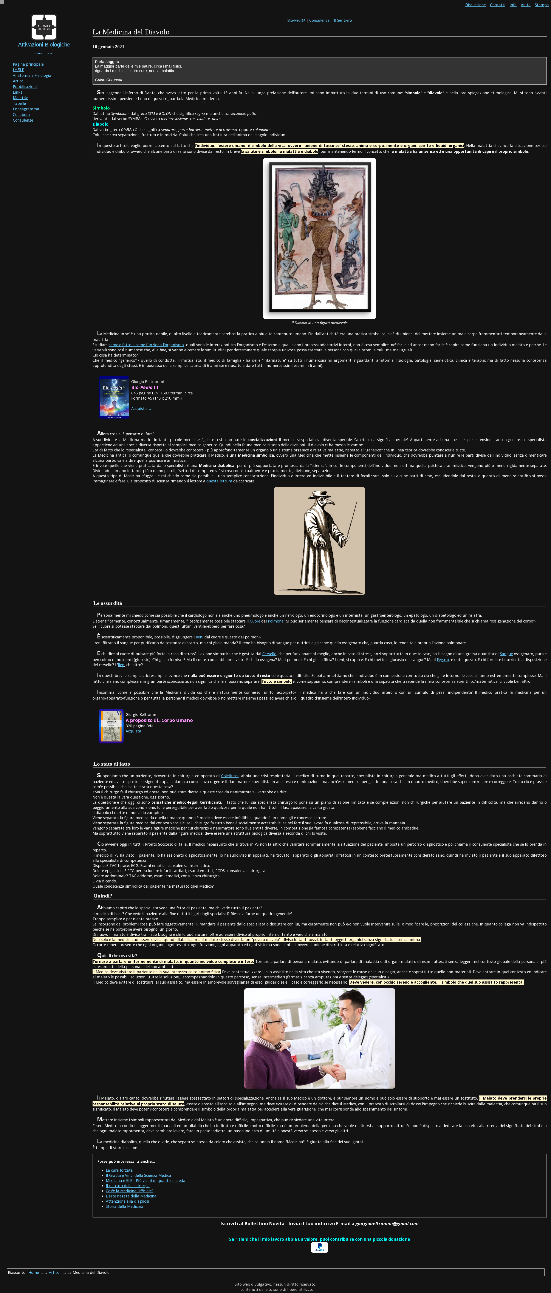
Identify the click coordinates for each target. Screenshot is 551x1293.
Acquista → (141, 408)
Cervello (269, 653)
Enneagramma (26, 108)
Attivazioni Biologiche (44, 44)
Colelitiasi (230, 775)
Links (17, 92)
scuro (50, 53)
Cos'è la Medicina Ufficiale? (129, 1190)
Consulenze (23, 120)
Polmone (275, 621)
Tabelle (19, 103)
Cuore (255, 621)
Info (513, 4)
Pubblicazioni (25, 86)
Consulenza (319, 20)
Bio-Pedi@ (296, 20)
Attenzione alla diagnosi (127, 1201)
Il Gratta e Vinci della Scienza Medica (138, 1175)
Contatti (497, 4)
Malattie (20, 97)
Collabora (21, 114)
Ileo (121, 664)
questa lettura (219, 481)
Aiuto (526, 4)
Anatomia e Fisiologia (32, 75)
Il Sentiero (343, 20)
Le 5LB (18, 69)
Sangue (506, 653)
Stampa (542, 4)
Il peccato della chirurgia (128, 1185)
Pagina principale (28, 64)
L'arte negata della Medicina (131, 1196)
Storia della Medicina (124, 1206)
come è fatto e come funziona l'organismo (146, 344)
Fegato (443, 659)
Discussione (475, 4)
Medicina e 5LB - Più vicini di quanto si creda (145, 1180)
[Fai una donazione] (319, 1251)
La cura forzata (119, 1170)
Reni (199, 637)
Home (33, 1272)
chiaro (38, 53)
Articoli (19, 80)
